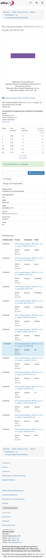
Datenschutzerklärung (9, 495)
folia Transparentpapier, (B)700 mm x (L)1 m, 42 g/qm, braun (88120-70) (29, 259)
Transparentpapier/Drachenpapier (16, 18)
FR (13, 525)
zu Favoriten (7, 179)
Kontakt (4, 467)
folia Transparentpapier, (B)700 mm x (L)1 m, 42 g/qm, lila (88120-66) (29, 345)
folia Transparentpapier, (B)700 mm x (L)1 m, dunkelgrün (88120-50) (29, 287)
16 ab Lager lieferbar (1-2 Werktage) (15, 164)
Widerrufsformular (19, 476)
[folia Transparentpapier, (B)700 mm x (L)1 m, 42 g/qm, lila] (23, 55)
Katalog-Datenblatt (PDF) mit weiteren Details (19, 98)
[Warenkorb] (36, 3)
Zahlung (5, 503)
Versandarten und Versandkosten (13, 499)
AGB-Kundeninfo (8, 490)
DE (10, 525)
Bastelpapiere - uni (11, 15)
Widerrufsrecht (7, 476)
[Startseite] (7, 2)
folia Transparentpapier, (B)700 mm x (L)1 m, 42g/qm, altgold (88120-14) (29, 245)
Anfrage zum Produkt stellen (12, 183)
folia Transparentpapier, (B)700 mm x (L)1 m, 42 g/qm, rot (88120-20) (29, 387)
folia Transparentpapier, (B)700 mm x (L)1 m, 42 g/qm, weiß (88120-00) (29, 430)
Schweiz (5, 525)
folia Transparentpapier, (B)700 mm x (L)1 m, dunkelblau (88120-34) (29, 273)
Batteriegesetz (19, 490)
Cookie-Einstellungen (10, 508)
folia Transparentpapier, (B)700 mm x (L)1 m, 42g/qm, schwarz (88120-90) (29, 402)
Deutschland (6, 517)
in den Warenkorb (37, 173)
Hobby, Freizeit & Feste (20, 12)
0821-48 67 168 (13, 538)
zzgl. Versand (23, 158)
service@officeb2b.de (14, 542)
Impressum (6, 471)
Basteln (32, 12)
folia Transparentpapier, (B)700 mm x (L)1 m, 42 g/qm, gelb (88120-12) (29, 302)
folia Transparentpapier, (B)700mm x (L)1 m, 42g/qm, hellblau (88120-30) (29, 316)
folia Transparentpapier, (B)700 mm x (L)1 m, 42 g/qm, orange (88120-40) (29, 359)
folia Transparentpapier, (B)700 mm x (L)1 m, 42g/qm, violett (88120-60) (29, 416)
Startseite (6, 12)
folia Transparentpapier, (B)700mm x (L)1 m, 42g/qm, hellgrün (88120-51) (29, 330)
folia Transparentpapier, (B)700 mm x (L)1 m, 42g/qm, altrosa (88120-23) (29, 373)
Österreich (5, 521)
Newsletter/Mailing (8, 480)
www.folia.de (6, 122)
